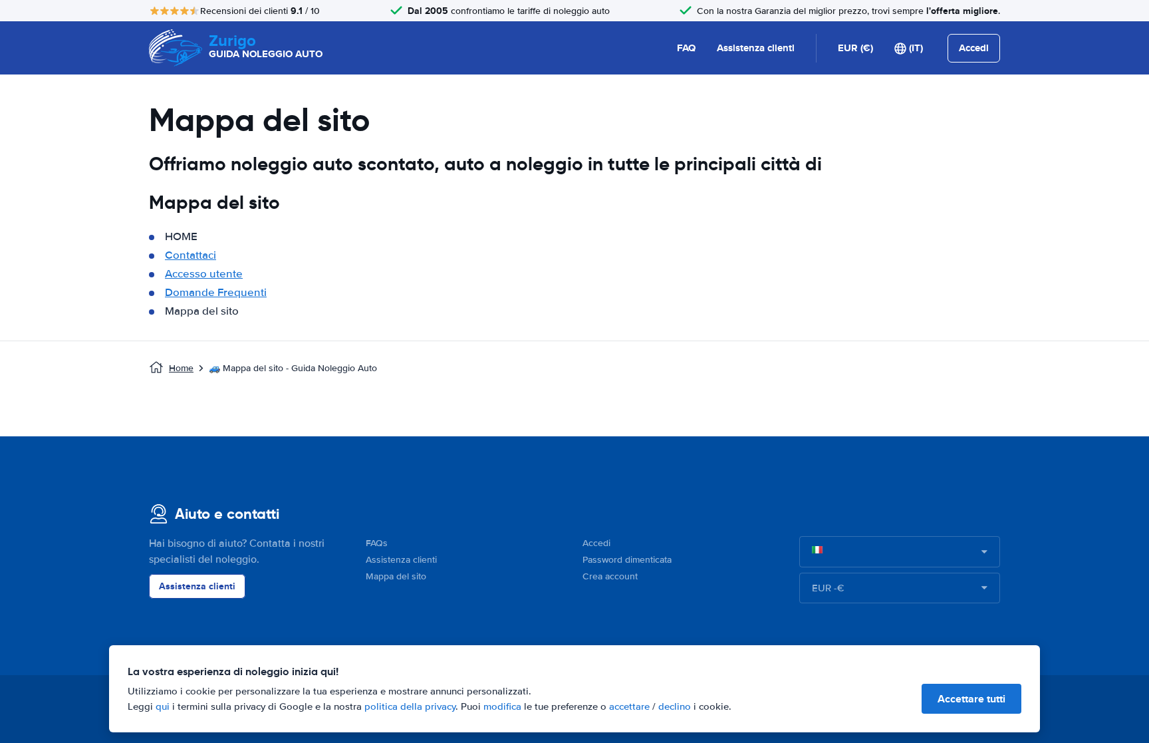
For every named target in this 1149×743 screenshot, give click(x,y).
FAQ (686, 48)
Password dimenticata (627, 559)
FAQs (377, 543)
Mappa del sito (396, 576)
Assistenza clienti (756, 48)
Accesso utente (204, 274)
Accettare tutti (971, 698)
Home (181, 368)
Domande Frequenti (216, 292)
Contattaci (190, 255)
